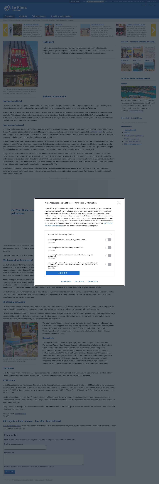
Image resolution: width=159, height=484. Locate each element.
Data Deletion (66, 281)
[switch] (108, 239)
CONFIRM (62, 273)
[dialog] (79, 242)
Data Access (79, 281)
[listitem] (79, 234)
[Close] (120, 203)
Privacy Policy (93, 281)
